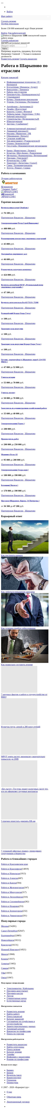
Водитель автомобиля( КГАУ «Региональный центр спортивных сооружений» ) (22, 286)
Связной (16, 54)
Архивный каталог (16, 1029)
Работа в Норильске (10, 873)
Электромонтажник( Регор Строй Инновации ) (20, 223)
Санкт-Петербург (9, 931)
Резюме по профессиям (18, 1059)
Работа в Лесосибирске (12, 897)
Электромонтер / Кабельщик (20, 988)
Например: (10, 54)
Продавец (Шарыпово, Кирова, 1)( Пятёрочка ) (20, 501)
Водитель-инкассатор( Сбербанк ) (15, 208)
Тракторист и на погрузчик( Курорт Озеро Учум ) (21, 344)
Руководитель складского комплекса (16, 269)
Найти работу (13, 1014)
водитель (16, 51)
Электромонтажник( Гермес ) (13, 424)
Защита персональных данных (21, 1026)
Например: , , (21, 51)
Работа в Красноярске (11, 869)
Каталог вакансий (9, 77)
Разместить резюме (10, 59)
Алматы (5, 963)
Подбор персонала (10, 24)
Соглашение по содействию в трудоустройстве (21, 1022)
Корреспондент (14, 1077)
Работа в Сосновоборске (12, 901)
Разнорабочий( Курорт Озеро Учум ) (16, 313)
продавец (26, 51)
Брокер (10, 1073)
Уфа (3, 973)
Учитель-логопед (8, 393)
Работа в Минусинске (11, 892)
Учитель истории (8, 377)
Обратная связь (14, 1097)
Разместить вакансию (17, 1044)
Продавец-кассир (15, 993)
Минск (4, 954)
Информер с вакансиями (18, 1057)
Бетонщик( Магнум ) (9, 485)
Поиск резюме (13, 1049)
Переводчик (12, 1082)
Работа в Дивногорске (11, 915)
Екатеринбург (7, 935)
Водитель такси (14, 1075)
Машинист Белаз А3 (9, 454)
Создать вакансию (9, 40)
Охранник (11, 1080)
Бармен (10, 1070)
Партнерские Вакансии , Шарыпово (18, 217)
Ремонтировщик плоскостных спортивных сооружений (23, 239)
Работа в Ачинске (9, 878)
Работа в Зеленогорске (11, 911)
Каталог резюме (14, 1052)
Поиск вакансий (14, 1016)
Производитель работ (10, 439)
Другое (10, 996)
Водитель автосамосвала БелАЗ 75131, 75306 (19, 302)
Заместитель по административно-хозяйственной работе (24, 408)
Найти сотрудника (15, 1047)
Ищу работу (6, 16)
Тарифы (10, 1054)
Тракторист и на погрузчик (12, 329)
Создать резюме (8, 21)
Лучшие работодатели (11, 178)
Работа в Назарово (10, 906)
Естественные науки (16, 1001)
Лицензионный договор (18, 1102)
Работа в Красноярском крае (14, 864)
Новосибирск (7, 940)
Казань (4, 959)
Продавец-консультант (17, 991)
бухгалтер (36, 51)
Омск (3, 977)
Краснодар (6, 945)
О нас (9, 1092)
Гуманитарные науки (17, 998)
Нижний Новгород (10, 949)
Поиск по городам (15, 1034)
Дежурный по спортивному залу (14, 254)
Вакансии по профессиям (19, 1031)
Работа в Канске (9, 883)
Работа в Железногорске (12, 887)
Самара (4, 968)
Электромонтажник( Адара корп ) (14, 470)
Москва (4, 926)
